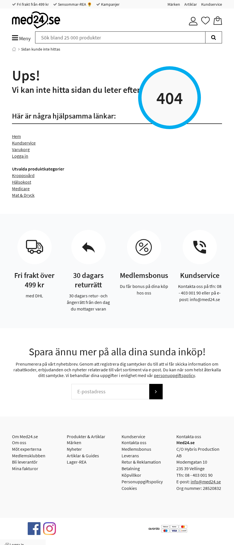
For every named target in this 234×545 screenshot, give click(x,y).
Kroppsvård (23, 175)
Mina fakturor (25, 468)
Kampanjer (110, 4)
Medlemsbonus (136, 449)
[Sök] (213, 37)
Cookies (129, 488)
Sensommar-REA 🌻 (74, 4)
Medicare (21, 188)
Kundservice (211, 4)
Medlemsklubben (28, 455)
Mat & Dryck (23, 195)
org (26, 149)
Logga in (20, 156)
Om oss (19, 442)
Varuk (17, 149)
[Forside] (14, 49)
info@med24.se (206, 481)
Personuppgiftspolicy (142, 481)
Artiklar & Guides (83, 455)
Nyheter (74, 449)
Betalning (131, 468)
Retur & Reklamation (141, 462)
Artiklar (190, 4)
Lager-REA (76, 462)
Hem (16, 136)
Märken (174, 4)
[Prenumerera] (156, 391)
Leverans (130, 455)
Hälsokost (21, 182)
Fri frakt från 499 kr (32, 4)
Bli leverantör (25, 462)
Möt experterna (26, 449)
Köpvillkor (131, 475)
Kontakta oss (134, 442)
